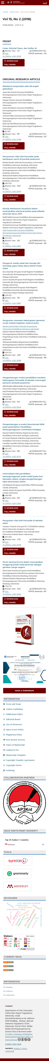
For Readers (8, 987)
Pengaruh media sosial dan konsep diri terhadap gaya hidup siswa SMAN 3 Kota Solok (22, 266)
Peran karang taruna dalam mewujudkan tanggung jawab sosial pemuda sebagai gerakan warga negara (23, 564)
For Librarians (9, 995)
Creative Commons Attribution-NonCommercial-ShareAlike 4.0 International (19, 1037)
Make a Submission (24, 691)
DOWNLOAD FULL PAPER (11, 63)
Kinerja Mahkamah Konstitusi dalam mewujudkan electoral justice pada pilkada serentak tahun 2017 (23, 211)
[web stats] (9, 1048)
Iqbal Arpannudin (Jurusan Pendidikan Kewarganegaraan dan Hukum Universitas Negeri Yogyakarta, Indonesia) (22, 233)
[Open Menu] (2, 2)
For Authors (8, 991)
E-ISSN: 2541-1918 (13, 1044)
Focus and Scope (13, 704)
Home (5, 12)
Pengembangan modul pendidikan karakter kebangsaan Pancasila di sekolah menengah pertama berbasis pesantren (24, 380)
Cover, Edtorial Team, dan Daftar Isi (20, 48)
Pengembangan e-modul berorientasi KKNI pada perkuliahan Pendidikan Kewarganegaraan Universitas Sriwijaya (23, 427)
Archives (14, 12)
